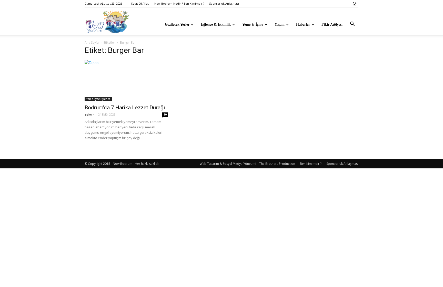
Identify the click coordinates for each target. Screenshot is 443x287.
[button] (352, 24)
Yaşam (280, 24)
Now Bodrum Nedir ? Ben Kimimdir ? (179, 3)
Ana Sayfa (92, 42)
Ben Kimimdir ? (310, 163)
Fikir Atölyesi (332, 24)
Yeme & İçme (252, 24)
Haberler (303, 24)
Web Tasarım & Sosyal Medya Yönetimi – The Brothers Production (247, 163)
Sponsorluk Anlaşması (224, 3)
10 (165, 114)
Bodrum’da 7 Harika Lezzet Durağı (125, 107)
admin (90, 114)
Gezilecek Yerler (177, 24)
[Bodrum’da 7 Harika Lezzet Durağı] (126, 80)
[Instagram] (354, 3)
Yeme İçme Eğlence (98, 99)
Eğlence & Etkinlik (216, 24)
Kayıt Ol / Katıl (140, 3)
